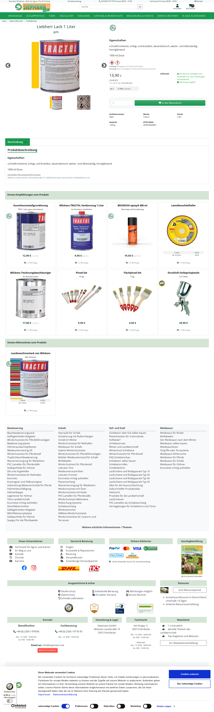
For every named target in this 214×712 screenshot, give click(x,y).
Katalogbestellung (191, 541)
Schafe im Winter (67, 439)
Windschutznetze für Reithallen (24, 474)
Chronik (19, 557)
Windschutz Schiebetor (122, 450)
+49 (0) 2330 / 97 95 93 (70, 631)
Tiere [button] (52, 15)
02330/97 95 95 (107, 1)
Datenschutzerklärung (65, 694)
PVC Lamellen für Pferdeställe (23, 464)
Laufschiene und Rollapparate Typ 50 (129, 481)
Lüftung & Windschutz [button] (108, 15)
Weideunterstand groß (19, 450)
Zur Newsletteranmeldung (183, 643)
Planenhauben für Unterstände (126, 436)
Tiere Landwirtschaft (18, 499)
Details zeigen (164, 706)
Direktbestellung (74, 1)
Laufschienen (116, 499)
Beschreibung (15, 142)
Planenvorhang (66, 481)
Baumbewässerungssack (20, 432)
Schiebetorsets (117, 443)
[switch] (94, 706)
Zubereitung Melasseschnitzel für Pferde (29, 485)
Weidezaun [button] (15, 15)
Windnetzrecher (67, 509)
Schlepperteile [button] (35, 15)
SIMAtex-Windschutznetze (72, 513)
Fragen (70, 547)
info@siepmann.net (53, 645)
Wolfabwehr (64, 460)
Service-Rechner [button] (168, 15)
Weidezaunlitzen (169, 446)
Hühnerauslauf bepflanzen (21, 446)
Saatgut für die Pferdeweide (22, 520)
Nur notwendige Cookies (189, 683)
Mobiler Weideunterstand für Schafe (78, 457)
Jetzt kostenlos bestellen (191, 576)
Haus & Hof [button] (67, 15)
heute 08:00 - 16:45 (124, 1)
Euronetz (12, 478)
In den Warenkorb (171, 103)
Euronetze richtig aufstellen (22, 502)
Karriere (19, 561)
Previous (8, 66)
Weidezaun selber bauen (173, 443)
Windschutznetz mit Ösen (72, 488)
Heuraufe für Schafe (69, 432)
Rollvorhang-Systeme (70, 502)
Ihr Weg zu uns (23, 550)
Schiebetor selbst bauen (122, 460)
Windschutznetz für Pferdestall (24, 453)
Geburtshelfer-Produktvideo (124, 488)
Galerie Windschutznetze (71, 450)
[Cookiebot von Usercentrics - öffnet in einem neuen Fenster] (19, 706)
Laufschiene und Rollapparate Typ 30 (129, 474)
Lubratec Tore (65, 467)
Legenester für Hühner (19, 495)
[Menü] (14, 683)
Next (104, 66)
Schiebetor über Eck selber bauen (127, 432)
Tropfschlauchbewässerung (22, 457)
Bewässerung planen (18, 443)
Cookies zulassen (190, 674)
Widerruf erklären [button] (47, 650)
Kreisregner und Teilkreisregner (24, 481)
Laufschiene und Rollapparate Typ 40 (129, 478)
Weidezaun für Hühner (172, 464)
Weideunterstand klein (70, 471)
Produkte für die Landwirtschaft (126, 495)
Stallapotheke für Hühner (21, 467)
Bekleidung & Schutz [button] (140, 15)
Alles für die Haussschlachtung (126, 485)
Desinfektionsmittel (18, 506)
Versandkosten (126, 83)
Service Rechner (137, 594)
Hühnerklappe (15, 492)
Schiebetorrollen (118, 464)
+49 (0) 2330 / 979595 (27, 631)
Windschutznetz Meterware (73, 499)
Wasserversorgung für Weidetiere (25, 460)
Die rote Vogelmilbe (18, 471)
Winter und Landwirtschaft (123, 446)
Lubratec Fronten (67, 474)
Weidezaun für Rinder (172, 432)
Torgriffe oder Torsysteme (174, 450)
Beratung (71, 554)
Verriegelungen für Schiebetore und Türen (132, 506)
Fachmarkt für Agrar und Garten (32, 547)
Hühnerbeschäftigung (19, 488)
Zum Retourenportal (189, 590)
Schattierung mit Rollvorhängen (75, 436)
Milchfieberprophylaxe (19, 513)
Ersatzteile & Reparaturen (80, 550)
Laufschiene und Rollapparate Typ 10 (129, 471)
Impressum (44, 694)
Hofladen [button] (84, 15)
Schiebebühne (117, 467)
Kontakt (19, 554)
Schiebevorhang (67, 506)
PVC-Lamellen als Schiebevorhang (127, 502)
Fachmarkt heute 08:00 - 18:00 (163, 1)
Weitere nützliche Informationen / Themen (107, 527)
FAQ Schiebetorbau (119, 457)
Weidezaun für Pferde (172, 457)
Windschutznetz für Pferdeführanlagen (28, 439)
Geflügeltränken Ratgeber (21, 436)
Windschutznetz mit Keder (72, 492)
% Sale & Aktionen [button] (194, 15)
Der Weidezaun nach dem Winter (178, 439)
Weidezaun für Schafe (70, 446)
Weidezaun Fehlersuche (173, 453)
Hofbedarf (114, 439)
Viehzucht (114, 492)
